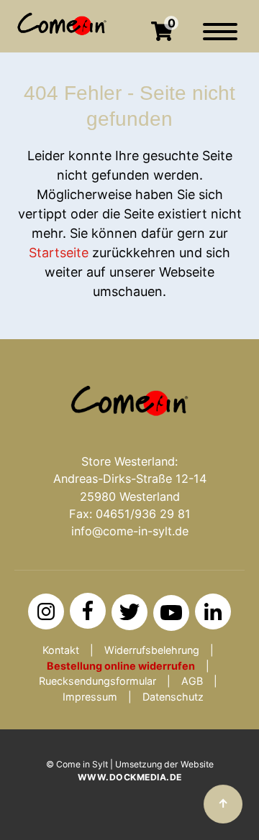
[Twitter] (129, 612)
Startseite (58, 252)
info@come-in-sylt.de (129, 531)
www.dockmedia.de (130, 777)
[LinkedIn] (213, 611)
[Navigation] (220, 39)
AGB (192, 681)
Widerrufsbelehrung (151, 650)
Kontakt (60, 650)
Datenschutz (173, 697)
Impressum (90, 697)
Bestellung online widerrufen (121, 666)
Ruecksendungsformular (97, 681)
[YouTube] (171, 613)
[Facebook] (88, 611)
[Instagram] (46, 611)
